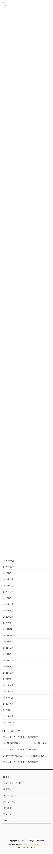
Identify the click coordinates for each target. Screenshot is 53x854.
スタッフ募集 (9, 802)
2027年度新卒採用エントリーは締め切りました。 (26, 743)
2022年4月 (8, 604)
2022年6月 (8, 592)
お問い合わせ (9, 820)
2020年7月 (8, 685)
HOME (6, 777)
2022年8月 (8, 579)
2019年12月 (8, 722)
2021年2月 (8, 673)
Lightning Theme (36, 844)
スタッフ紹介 (9, 795)
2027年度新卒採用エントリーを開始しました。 (25, 756)
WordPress (22, 844)
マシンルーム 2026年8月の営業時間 (20, 737)
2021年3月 (8, 666)
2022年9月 (8, 573)
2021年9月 (8, 648)
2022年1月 (8, 623)
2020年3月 (8, 710)
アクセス (7, 814)
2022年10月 (8, 567)
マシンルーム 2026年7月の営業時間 (20, 749)
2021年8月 (8, 654)
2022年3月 (8, 610)
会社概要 (7, 808)
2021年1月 (8, 679)
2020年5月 (8, 697)
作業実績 (7, 789)
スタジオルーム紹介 (12, 783)
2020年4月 (8, 704)
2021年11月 (8, 635)
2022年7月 (8, 585)
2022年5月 (8, 598)
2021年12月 (8, 629)
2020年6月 (8, 691)
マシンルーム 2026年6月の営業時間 (20, 762)
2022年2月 (8, 617)
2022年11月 (8, 561)
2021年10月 (8, 641)
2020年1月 (8, 716)
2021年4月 (8, 660)
